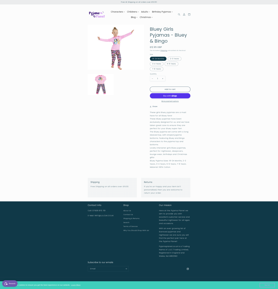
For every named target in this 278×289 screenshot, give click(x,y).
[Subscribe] (126, 268)
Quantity (153, 74)
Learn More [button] (75, 285)
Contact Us (128, 214)
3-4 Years (156, 64)
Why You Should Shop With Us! (136, 230)
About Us (127, 211)
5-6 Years (171, 64)
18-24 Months (158, 59)
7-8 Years (156, 69)
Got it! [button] (267, 285)
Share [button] (154, 106)
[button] (179, 14)
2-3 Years (174, 59)
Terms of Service (130, 226)
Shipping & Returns (131, 218)
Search (126, 222)
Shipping (163, 50)
